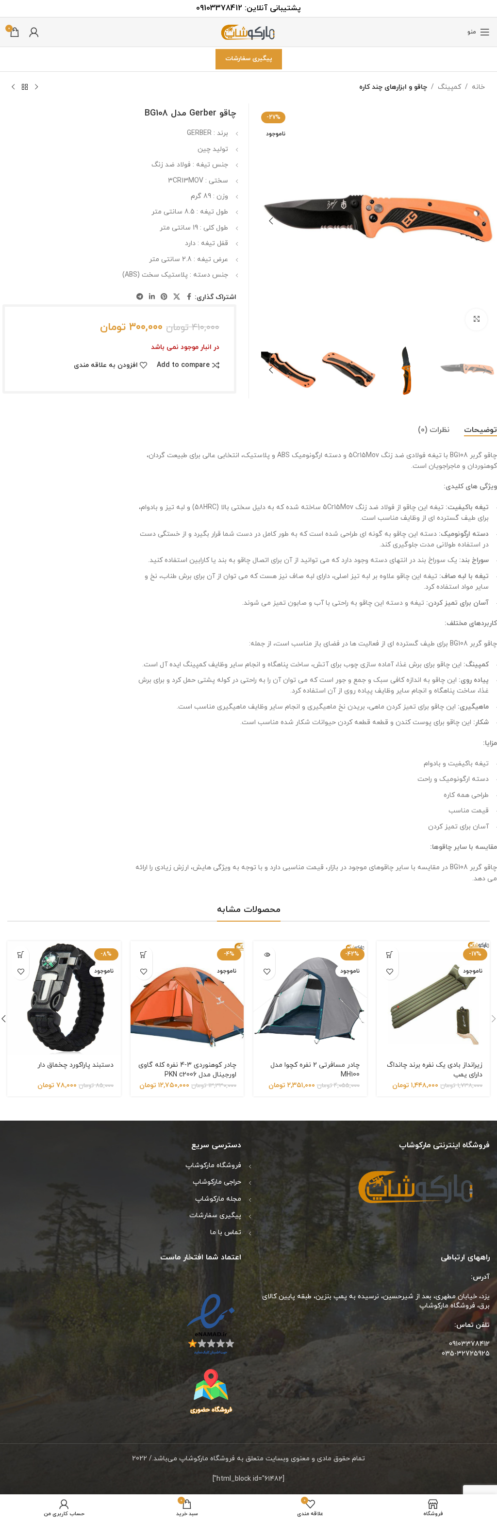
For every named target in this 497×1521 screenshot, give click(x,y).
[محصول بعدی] (13, 87)
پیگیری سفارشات (248, 58)
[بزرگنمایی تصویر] (476, 320)
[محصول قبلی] (36, 87)
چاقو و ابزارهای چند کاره (393, 87)
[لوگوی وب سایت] (248, 31)
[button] (485, 221)
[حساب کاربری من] (34, 32)
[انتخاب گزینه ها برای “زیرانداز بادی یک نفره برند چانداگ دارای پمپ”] (389, 954)
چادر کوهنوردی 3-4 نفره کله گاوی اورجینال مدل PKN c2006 (187, 1069)
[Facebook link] (189, 297)
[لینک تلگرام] (139, 297)
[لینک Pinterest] (164, 297)
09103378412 (219, 8)
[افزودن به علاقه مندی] (389, 971)
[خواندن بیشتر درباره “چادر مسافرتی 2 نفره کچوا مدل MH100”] (266, 954)
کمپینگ (449, 87)
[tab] (480, 430)
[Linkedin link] (152, 297)
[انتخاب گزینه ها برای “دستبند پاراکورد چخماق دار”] (20, 954)
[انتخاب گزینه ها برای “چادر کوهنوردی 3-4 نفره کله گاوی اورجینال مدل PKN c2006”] (143, 954)
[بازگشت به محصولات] (25, 87)
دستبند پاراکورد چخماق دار (75, 1065)
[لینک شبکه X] (176, 297)
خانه (478, 87)
